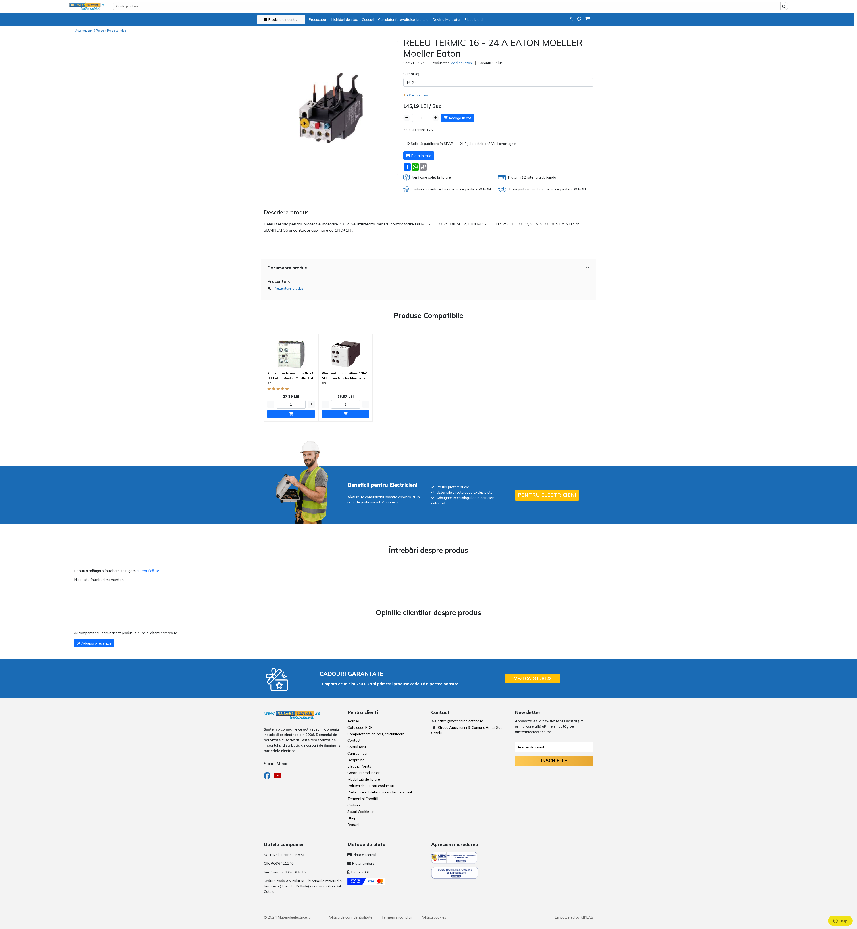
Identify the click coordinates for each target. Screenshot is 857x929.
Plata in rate (420, 155)
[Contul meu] (571, 19)
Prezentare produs (288, 288)
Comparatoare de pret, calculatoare (375, 734)
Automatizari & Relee (89, 30)
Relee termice (116, 30)
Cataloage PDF (359, 727)
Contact (353, 740)
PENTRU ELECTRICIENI (547, 495)
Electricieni (473, 19)
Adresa (353, 721)
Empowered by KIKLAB (574, 917)
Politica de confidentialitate (349, 917)
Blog (351, 818)
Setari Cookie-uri (360, 811)
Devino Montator (446, 19)
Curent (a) (411, 73)
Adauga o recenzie (96, 643)
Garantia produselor (363, 772)
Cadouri (368, 19)
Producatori (318, 19)
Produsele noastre (282, 19)
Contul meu (356, 747)
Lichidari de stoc (344, 19)
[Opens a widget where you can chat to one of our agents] (840, 921)
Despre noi (356, 760)
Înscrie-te (554, 760)
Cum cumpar (357, 753)
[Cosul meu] (587, 19)
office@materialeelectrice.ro (460, 721)
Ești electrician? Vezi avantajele (490, 143)
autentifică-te (148, 570)
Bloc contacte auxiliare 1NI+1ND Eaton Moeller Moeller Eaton (290, 378)
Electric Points (359, 766)
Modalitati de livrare (363, 779)
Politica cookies (433, 917)
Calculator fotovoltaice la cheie (403, 19)
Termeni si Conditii (362, 798)
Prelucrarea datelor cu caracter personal (379, 792)
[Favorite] (579, 19)
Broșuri (353, 824)
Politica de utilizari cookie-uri (370, 785)
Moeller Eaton (461, 63)
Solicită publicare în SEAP (431, 143)
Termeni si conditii (396, 917)
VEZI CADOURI (530, 678)
